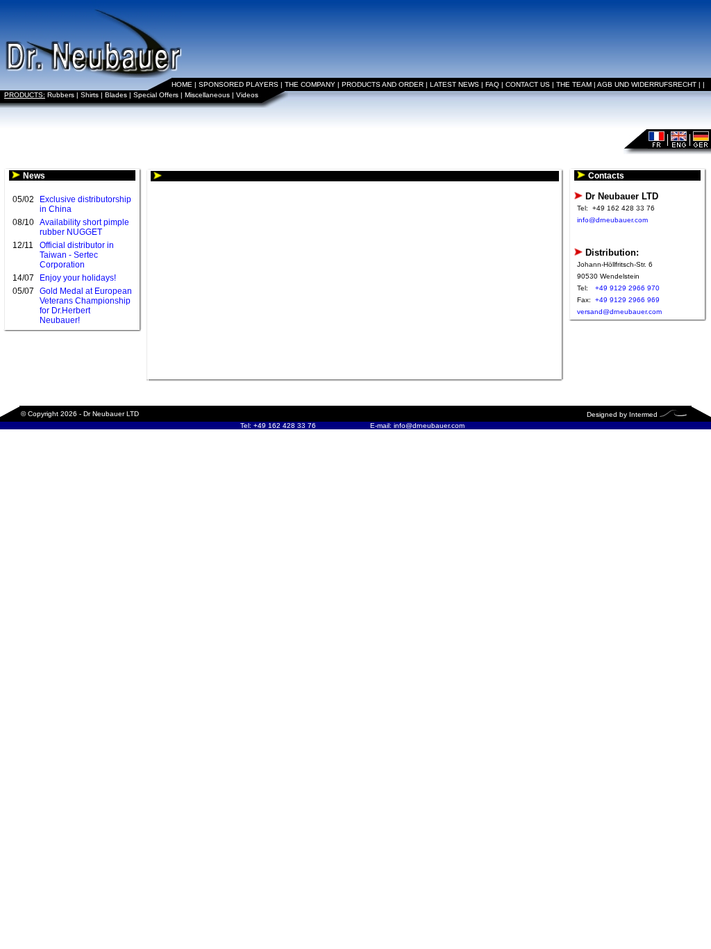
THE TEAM (574, 84)
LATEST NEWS (454, 84)
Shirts (90, 95)
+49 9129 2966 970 (627, 288)
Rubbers (60, 95)
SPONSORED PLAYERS (238, 84)
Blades (116, 95)
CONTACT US (527, 84)
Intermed (643, 414)
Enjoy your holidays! (78, 278)
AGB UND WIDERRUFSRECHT (646, 84)
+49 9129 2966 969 (627, 300)
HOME (182, 84)
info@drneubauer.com (612, 220)
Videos (247, 95)
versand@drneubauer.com (619, 311)
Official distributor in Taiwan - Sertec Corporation (77, 255)
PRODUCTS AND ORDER (383, 84)
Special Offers (155, 95)
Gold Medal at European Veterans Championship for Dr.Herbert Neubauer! (86, 305)
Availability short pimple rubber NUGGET (84, 227)
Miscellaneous (207, 95)
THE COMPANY (310, 84)
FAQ (492, 84)
